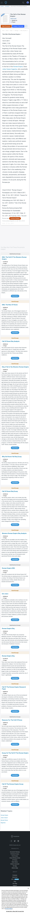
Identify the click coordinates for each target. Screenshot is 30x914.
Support (15, 885)
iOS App (15, 866)
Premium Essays (14, 854)
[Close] (28, 888)
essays (7, 6)
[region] (15, 900)
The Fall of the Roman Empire (18, 15)
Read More (15, 296)
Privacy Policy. (8, 908)
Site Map (15, 883)
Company (14, 875)
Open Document (6, 26)
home (2, 6)
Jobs (12, 879)
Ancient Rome (4, 820)
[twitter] (15, 842)
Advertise (14, 877)
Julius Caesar (6, 69)
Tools (11, 30)
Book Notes (15, 862)
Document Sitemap (15, 852)
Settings (16, 30)
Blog (15, 881)
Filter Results (23, 30)
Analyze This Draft (18, 26)
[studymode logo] (10, 2)
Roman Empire (18, 66)
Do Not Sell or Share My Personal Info (15, 911)
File (3, 30)
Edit (7, 30)
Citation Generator (14, 864)
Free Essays (15, 856)
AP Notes (14, 860)
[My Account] (28, 2)
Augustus (14, 69)
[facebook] (11, 842)
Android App (15, 868)
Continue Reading (15, 218)
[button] (2, 2)
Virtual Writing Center (14, 858)
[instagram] (18, 842)
